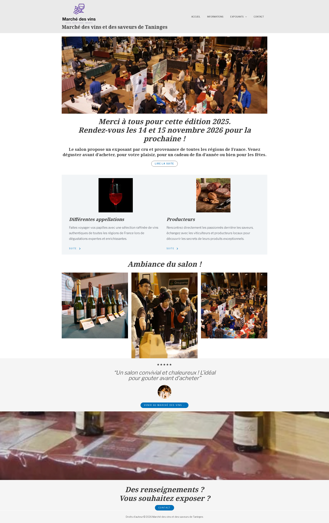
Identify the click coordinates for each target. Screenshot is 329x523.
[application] (245, 17)
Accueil (195, 17)
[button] (164, 164)
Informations (215, 17)
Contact (259, 17)
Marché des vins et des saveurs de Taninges (114, 27)
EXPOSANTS (237, 17)
